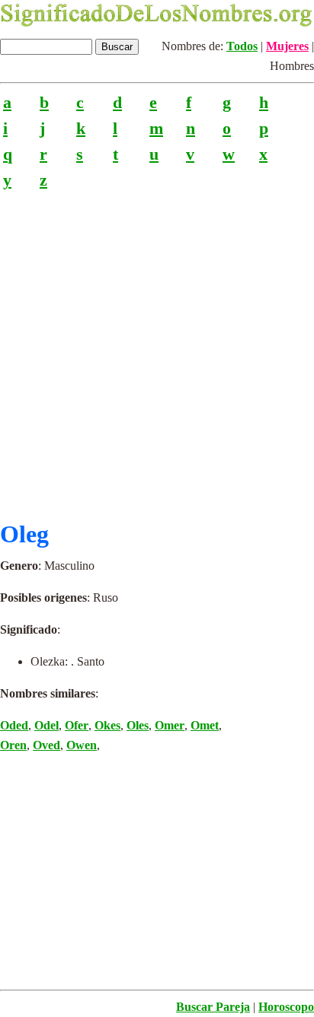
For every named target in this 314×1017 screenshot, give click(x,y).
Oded (14, 725)
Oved (46, 745)
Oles (138, 725)
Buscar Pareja (213, 1006)
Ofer (76, 725)
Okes (107, 725)
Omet (205, 725)
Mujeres (287, 46)
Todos (242, 46)
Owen (81, 745)
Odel (46, 725)
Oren (13, 745)
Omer (169, 725)
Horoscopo (286, 1006)
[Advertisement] (157, 349)
